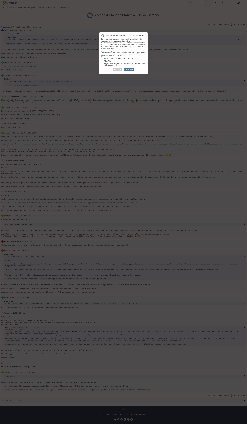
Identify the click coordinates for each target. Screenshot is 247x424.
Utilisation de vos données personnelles (120, 58)
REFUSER (117, 69)
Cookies (108, 60)
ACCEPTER (129, 69)
